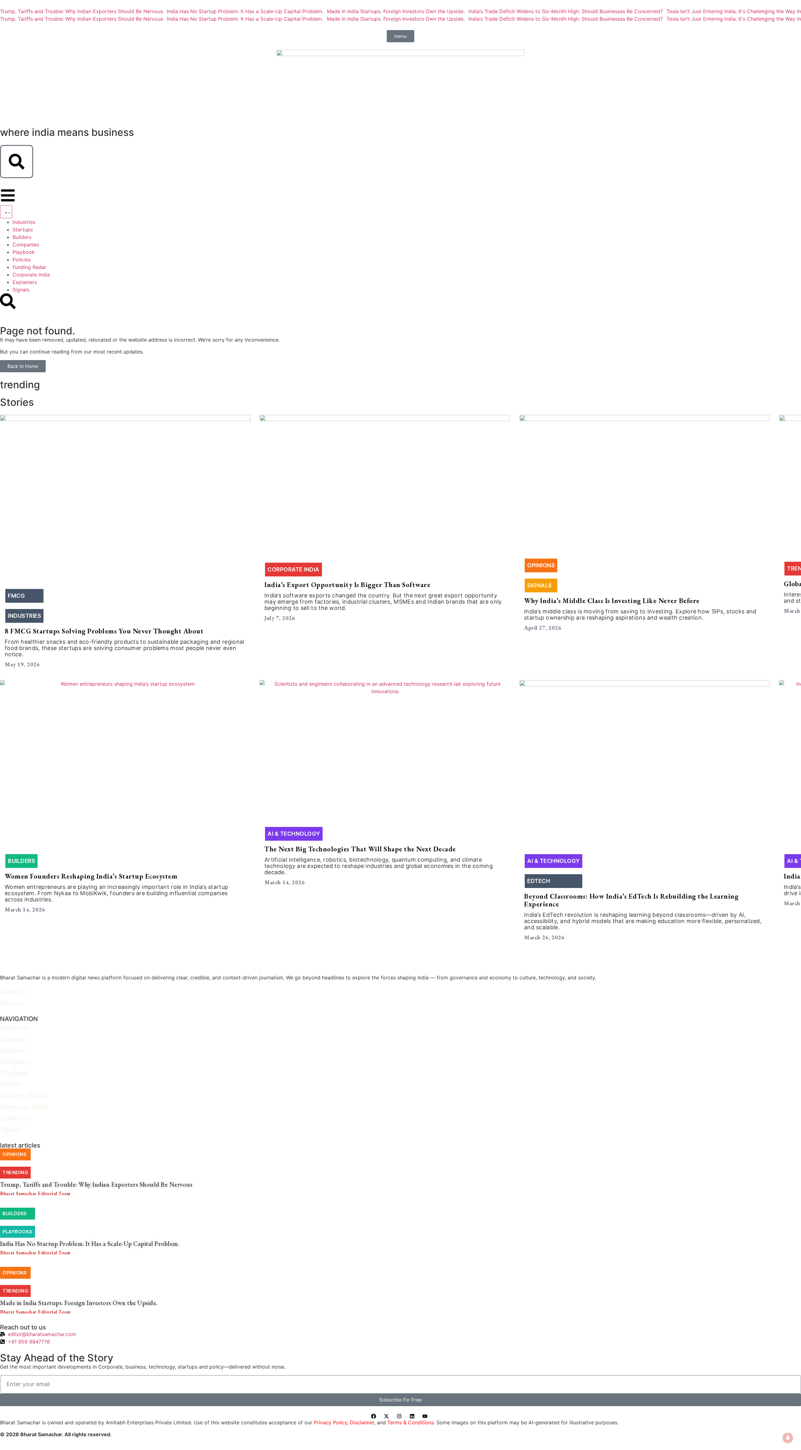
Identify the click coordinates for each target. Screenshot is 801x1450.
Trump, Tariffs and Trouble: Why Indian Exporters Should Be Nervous (81, 11)
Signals (15, 1129)
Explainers (21, 1117)
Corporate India (29, 1106)
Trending (15, 1172)
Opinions (15, 1154)
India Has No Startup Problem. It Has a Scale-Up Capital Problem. (245, 11)
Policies (16, 1084)
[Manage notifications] (788, 1438)
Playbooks (19, 1072)
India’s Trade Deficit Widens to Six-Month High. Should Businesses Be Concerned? (565, 11)
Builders (17, 1050)
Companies (21, 1061)
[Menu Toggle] (6, 211)
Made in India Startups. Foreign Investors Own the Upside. (396, 11)
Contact (16, 1002)
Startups (17, 1039)
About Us (19, 991)
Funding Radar (28, 1095)
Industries (20, 1027)
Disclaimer (362, 1422)
